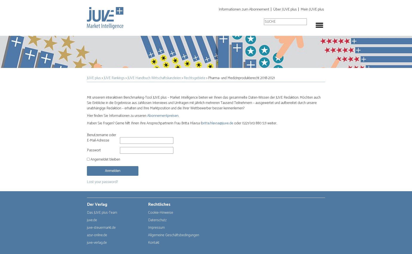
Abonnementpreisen (163, 116)
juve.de (92, 220)
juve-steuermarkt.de (101, 228)
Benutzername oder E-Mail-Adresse (101, 137)
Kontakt (153, 243)
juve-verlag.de (97, 243)
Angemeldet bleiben (105, 159)
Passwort (94, 150)
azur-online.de (97, 235)
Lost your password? (102, 182)
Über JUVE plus (285, 9)
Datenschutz (157, 220)
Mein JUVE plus (312, 9)
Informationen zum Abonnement (244, 9)
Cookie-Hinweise (160, 213)
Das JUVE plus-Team (102, 213)
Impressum (156, 228)
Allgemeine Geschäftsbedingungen (173, 235)
